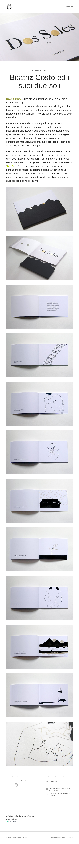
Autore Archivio (16, 785)
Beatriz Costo (14, 99)
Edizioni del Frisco (19, 838)
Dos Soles (12, 166)
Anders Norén (61, 838)
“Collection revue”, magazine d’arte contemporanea (60, 789)
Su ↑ (71, 838)
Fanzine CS (53, 781)
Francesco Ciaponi (20, 781)
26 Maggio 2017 (39, 70)
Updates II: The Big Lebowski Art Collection (59, 794)
